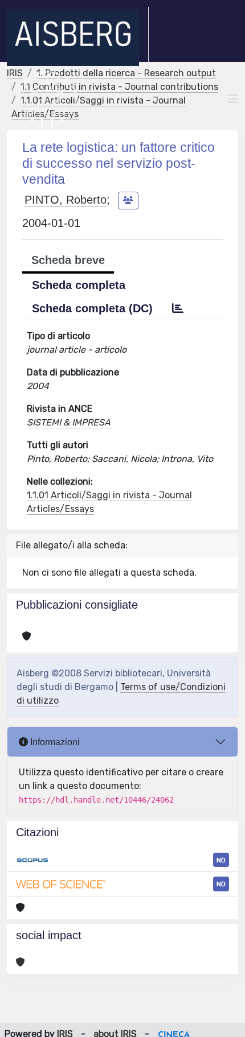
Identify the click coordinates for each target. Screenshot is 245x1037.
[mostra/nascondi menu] (233, 99)
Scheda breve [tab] (68, 260)
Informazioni (54, 742)
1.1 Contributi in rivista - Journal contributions (119, 86)
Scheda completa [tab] (78, 285)
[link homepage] (78, 37)
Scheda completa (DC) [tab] (92, 308)
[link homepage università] (47, 99)
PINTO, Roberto (65, 199)
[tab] (177, 308)
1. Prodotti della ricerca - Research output (126, 73)
